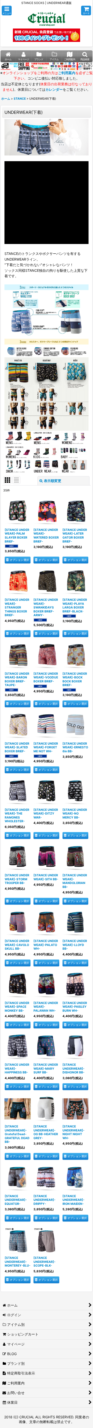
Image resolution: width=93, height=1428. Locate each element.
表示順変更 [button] (52, 481)
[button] (7, 10)
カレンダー (54, 89)
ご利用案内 (66, 73)
